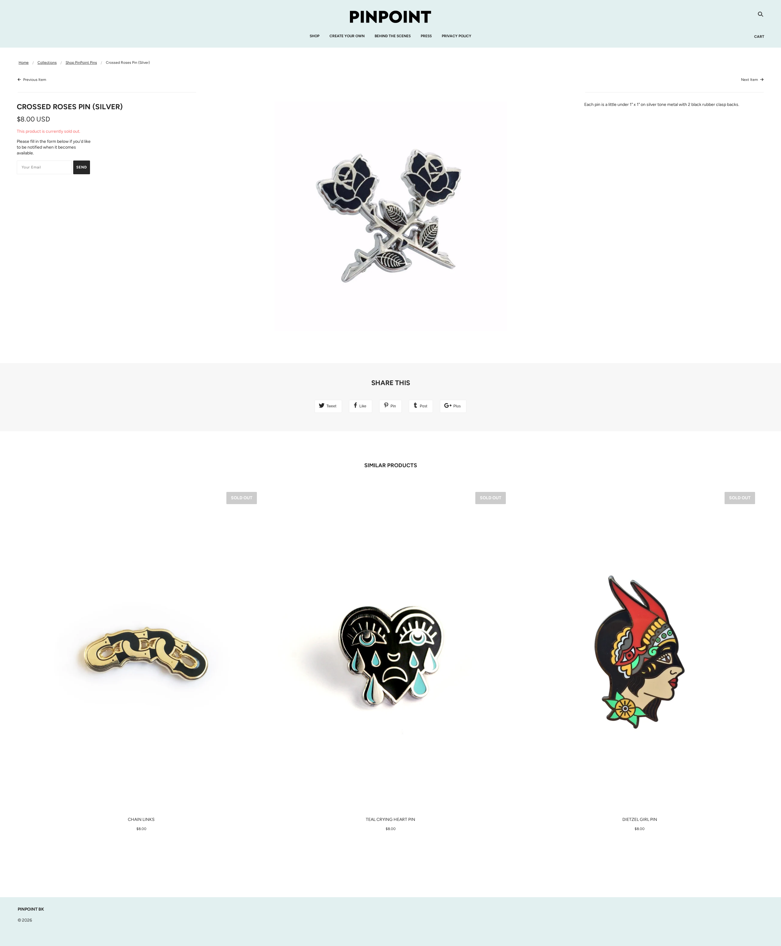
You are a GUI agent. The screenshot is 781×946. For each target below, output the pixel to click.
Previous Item (34, 80)
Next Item (750, 80)
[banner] (390, 16)
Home (24, 62)
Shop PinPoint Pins (81, 62)
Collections (47, 62)
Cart (759, 36)
